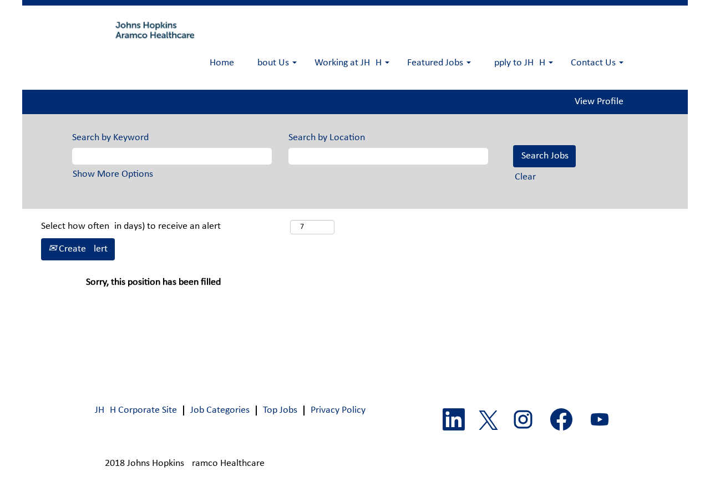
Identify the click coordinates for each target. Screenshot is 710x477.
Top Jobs (280, 410)
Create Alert (82, 249)
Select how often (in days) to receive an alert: (164, 226)
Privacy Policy (338, 410)
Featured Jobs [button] (436, 63)
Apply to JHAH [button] (518, 63)
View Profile (599, 101)
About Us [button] (271, 63)
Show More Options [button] (113, 174)
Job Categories (220, 410)
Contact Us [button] (594, 63)
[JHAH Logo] (153, 30)
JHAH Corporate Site (136, 410)
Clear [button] (525, 177)
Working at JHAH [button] (349, 63)
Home (222, 63)
